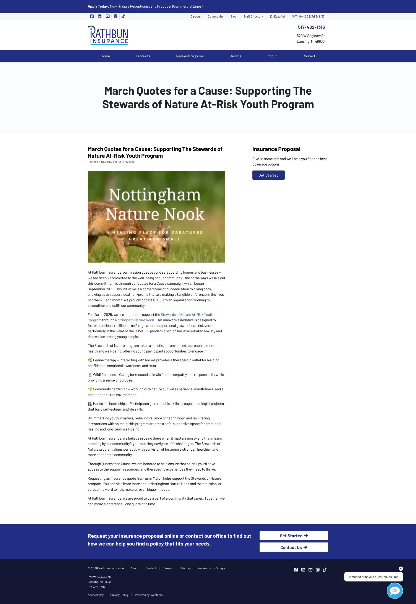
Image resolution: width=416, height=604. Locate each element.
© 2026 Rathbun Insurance (106, 568)
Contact (309, 56)
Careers (195, 16)
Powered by (149, 595)
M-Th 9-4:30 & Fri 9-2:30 (308, 16)
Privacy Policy (119, 595)
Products (143, 56)
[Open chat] (395, 591)
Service (236, 56)
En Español (277, 16)
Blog (233, 16)
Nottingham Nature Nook (134, 320)
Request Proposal (190, 56)
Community (215, 16)
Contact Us (291, 547)
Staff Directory (253, 16)
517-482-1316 (311, 27)
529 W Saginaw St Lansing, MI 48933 (99, 579)
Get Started (268, 175)
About (272, 56)
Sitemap (185, 568)
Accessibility (96, 595)
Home (105, 56)
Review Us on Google (211, 568)
